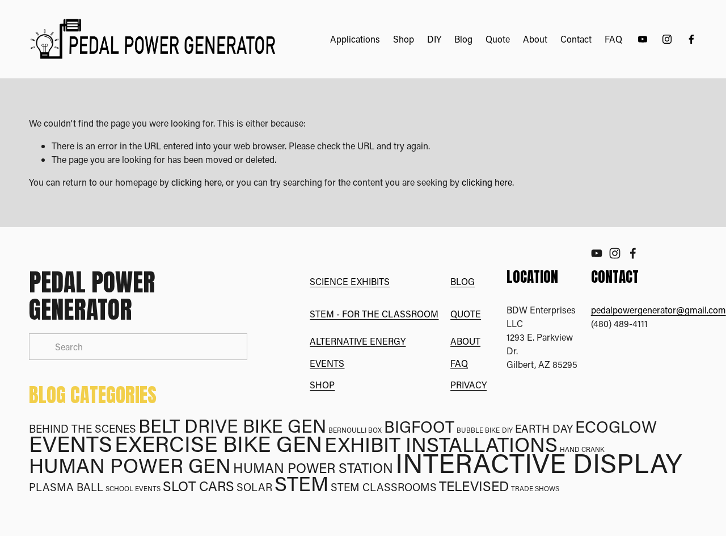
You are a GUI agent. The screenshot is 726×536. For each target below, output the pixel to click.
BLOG (462, 281)
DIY (434, 39)
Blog (463, 39)
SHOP (322, 385)
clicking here (196, 182)
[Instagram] (667, 39)
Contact (576, 39)
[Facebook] (691, 39)
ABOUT (465, 341)
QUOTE (465, 314)
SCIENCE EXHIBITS (350, 281)
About (535, 39)
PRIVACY (468, 385)
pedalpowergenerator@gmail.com (658, 310)
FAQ (613, 39)
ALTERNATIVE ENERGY (358, 341)
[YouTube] (642, 39)
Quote (498, 39)
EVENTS (327, 363)
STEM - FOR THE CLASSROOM (374, 314)
